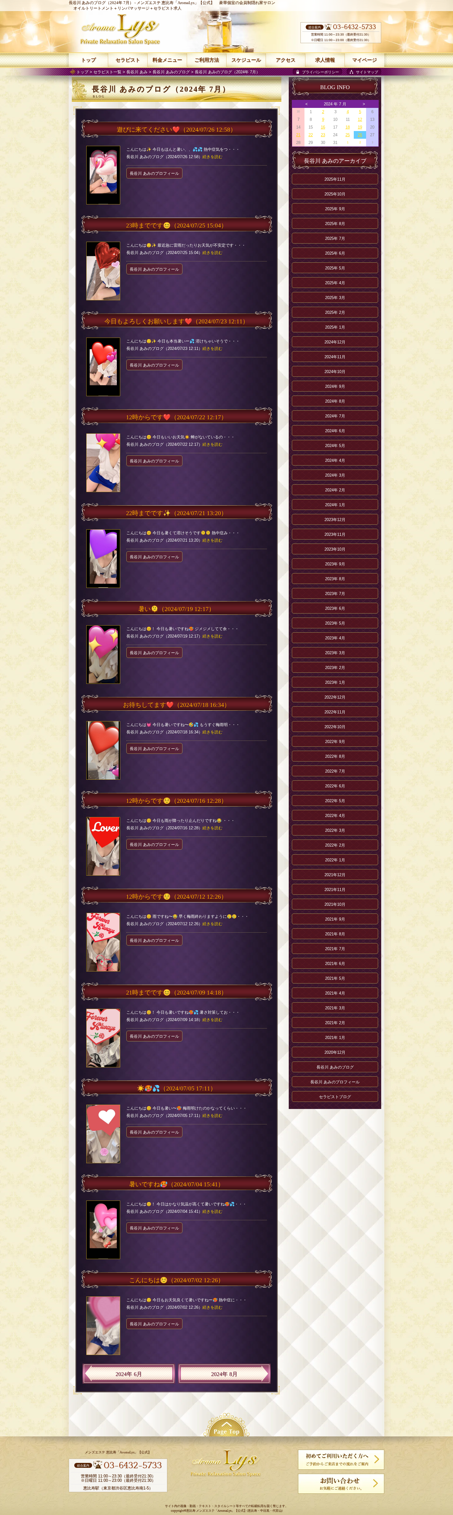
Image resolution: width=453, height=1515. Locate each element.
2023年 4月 (335, 638)
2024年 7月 (335, 416)
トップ (82, 72)
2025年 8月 (335, 223)
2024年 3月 (335, 475)
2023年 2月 (335, 667)
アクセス (286, 60)
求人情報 (325, 60)
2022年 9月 (335, 741)
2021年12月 (334, 874)
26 (360, 135)
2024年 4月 (335, 460)
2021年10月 (334, 904)
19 (360, 127)
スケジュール (246, 60)
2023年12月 (334, 519)
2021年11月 (334, 889)
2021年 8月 (335, 934)
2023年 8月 (335, 579)
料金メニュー (167, 60)
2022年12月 (334, 697)
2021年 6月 (335, 963)
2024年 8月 (224, 1374)
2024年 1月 (335, 505)
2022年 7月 (335, 771)
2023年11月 (334, 534)
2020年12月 (334, 1052)
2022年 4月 (335, 815)
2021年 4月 (335, 993)
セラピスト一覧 (107, 72)
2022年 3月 (335, 830)
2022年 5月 (335, 801)
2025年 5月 (335, 268)
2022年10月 (334, 727)
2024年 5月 (335, 445)
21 (298, 135)
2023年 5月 (335, 623)
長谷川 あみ (137, 72)
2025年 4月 (335, 283)
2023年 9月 (335, 564)
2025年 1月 (335, 327)
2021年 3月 (335, 1008)
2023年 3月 (335, 653)
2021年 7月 (335, 948)
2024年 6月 (129, 1374)
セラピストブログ (335, 1096)
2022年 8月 (335, 756)
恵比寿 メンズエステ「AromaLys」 (210, 1511)
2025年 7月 (335, 238)
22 (310, 135)
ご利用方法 (206, 60)
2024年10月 (334, 371)
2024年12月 (334, 342)
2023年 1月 (335, 682)
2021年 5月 (335, 978)
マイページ (364, 60)
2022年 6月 (335, 786)
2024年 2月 (335, 490)
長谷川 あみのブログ (171, 72)
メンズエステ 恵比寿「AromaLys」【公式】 (175, 2)
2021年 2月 (335, 1022)
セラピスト (128, 60)
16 (323, 127)
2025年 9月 (335, 209)
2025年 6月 (335, 253)
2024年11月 (334, 357)
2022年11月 (334, 712)
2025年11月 (334, 179)
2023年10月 (334, 549)
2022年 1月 (335, 860)
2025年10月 (334, 194)
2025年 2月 (335, 312)
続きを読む (212, 156)
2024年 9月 (335, 386)
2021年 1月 (335, 1037)
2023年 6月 (335, 608)
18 (347, 127)
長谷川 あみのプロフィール (154, 173)
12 (360, 119)
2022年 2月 (335, 845)
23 (323, 135)
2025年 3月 (335, 297)
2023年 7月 (335, 593)
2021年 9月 (335, 919)
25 (347, 135)
